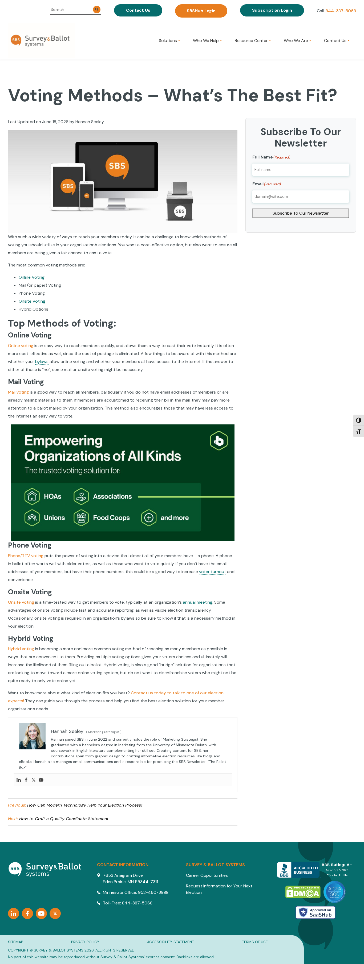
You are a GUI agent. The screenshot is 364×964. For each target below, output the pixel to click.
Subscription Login (272, 10)
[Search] (96, 9)
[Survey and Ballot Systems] (41, 41)
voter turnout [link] (212, 571)
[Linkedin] (13, 913)
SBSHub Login (201, 11)
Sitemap (15, 942)
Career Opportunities (207, 875)
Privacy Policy (85, 942)
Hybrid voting (21, 649)
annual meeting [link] (197, 602)
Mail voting (18, 392)
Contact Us (138, 10)
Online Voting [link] (32, 277)
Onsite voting (21, 602)
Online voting (20, 345)
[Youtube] (41, 913)
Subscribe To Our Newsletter (301, 213)
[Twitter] (55, 913)
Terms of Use (255, 942)
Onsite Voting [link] (32, 301)
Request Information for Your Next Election (219, 889)
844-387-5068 (341, 11)
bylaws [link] (41, 361)
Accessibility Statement (170, 942)
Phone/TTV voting (25, 555)
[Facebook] (27, 913)
